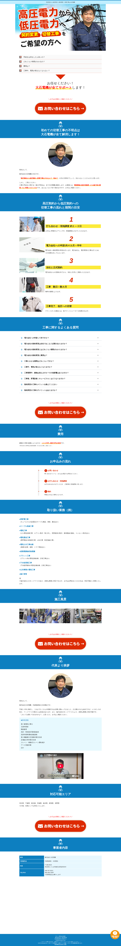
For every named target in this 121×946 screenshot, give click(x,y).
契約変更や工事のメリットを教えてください (40, 384)
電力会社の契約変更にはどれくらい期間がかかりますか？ (45, 349)
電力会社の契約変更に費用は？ (35, 355)
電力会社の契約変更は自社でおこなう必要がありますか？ (45, 344)
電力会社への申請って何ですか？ (36, 338)
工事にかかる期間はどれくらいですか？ (39, 361)
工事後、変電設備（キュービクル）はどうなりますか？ (44, 378)
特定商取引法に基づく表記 (60, 944)
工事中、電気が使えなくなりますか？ (38, 367)
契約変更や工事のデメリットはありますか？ (40, 390)
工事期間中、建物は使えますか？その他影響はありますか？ (46, 373)
